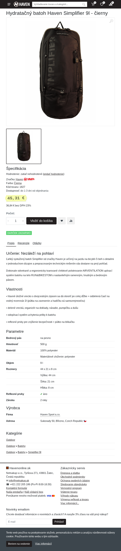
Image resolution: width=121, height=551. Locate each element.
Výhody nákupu (69, 495)
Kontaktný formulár (16, 488)
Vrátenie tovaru (68, 492)
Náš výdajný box (34, 492)
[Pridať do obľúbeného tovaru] (62, 220)
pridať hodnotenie (53, 174)
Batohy (22, 446)
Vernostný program (71, 488)
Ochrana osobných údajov (75, 480)
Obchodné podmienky (72, 476)
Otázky (37, 243)
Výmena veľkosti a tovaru (74, 499)
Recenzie (23, 243)
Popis (10, 243)
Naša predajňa (14, 492)
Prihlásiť (59, 521)
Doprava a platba (70, 473)
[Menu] (9, 4)
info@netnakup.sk (19, 480)
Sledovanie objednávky (73, 484)
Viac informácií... (69, 503)
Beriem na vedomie (19, 543)
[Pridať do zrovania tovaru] (71, 220)
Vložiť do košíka (41, 221)
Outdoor (10, 440)
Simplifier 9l (34, 452)
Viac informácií (43, 543)
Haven (19, 179)
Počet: (10, 213)
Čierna (18, 183)
